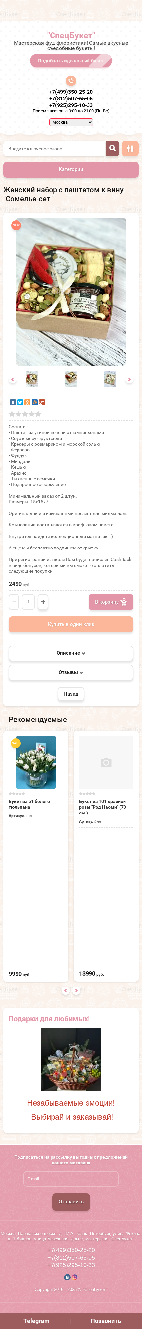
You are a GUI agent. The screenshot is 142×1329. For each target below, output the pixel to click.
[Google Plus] (42, 402)
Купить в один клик (71, 624)
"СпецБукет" (71, 35)
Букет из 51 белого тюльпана (29, 804)
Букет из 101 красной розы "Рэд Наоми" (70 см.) (102, 807)
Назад (71, 694)
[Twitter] (20, 402)
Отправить (71, 1202)
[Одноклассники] (27, 402)
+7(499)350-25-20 (71, 92)
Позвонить (106, 1320)
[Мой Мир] (35, 402)
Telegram (36, 1320)
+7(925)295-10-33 (71, 105)
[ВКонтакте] (13, 402)
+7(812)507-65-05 (71, 98)
